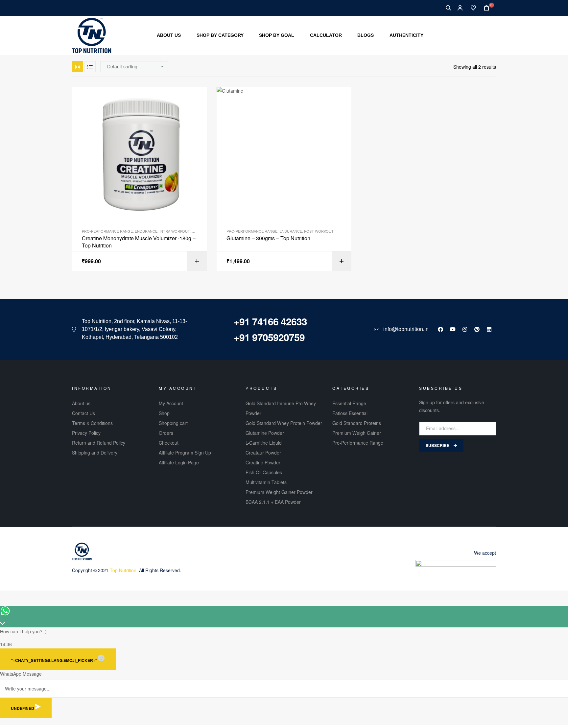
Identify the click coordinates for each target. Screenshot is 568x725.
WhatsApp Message (21, 673)
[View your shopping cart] (484, 8)
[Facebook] (440, 329)
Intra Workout (174, 231)
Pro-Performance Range (107, 231)
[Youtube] (452, 329)
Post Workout (319, 231)
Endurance (146, 231)
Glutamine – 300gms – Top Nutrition (268, 238)
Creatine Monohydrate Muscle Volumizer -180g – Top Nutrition (139, 242)
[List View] (90, 66)
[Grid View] (77, 66)
